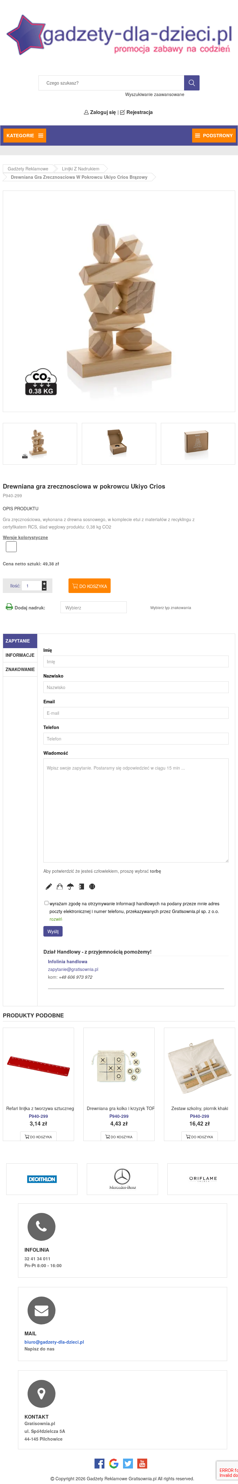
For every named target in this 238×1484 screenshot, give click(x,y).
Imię (47, 650)
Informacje (20, 655)
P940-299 (12, 495)
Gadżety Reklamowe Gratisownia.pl (121, 1478)
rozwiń (56, 919)
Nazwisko (53, 676)
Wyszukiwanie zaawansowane (154, 94)
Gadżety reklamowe (28, 168)
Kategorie (21, 135)
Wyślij (53, 931)
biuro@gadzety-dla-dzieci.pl (54, 1342)
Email (49, 701)
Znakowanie (20, 669)
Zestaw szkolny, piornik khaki (199, 1108)
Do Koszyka (41, 1136)
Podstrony (218, 135)
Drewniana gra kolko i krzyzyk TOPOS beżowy (132, 1108)
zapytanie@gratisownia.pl (73, 969)
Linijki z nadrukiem (80, 168)
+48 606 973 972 (75, 977)
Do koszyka (93, 586)
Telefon (51, 727)
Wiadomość (55, 753)
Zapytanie (18, 641)
